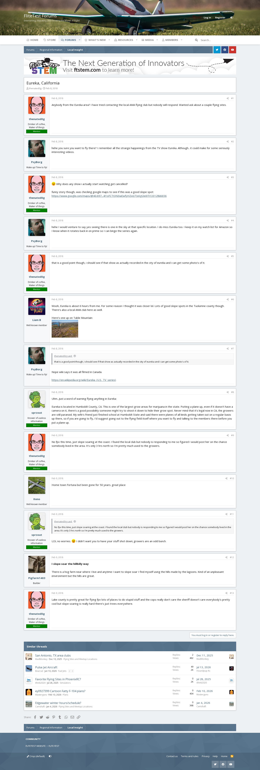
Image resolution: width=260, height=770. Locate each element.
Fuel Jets (62, 670)
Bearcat (39, 670)
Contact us (172, 756)
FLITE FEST (54, 746)
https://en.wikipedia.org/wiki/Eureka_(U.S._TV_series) (84, 380)
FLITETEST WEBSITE (36, 746)
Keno (36, 499)
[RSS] (232, 756)
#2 (232, 141)
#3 (232, 177)
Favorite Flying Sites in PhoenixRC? (58, 679)
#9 (232, 435)
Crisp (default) (37, 756)
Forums (70, 40)
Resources (125, 40)
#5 (232, 256)
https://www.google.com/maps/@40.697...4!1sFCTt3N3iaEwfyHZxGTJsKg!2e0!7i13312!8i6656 (109, 196)
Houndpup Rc (203, 670)
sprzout (36, 412)
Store (51, 40)
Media (149, 40)
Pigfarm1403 (36, 578)
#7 (232, 348)
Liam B (36, 320)
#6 (232, 299)
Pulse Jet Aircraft (46, 667)
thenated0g (35, 88)
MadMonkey (41, 659)
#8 (232, 392)
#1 (232, 98)
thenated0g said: (63, 356)
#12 (232, 557)
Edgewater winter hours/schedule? (58, 703)
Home (34, 40)
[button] (79, 39)
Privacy (206, 756)
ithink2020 (40, 682)
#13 (232, 593)
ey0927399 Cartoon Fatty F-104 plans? (60, 691)
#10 (232, 478)
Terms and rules (189, 756)
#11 (232, 514)
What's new (97, 40)
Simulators (65, 682)
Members (171, 40)
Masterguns (41, 694)
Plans (65, 694)
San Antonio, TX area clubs (53, 655)
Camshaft (40, 706)
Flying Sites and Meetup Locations (80, 659)
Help (215, 756)
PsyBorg (36, 162)
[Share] (228, 98)
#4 (232, 220)
